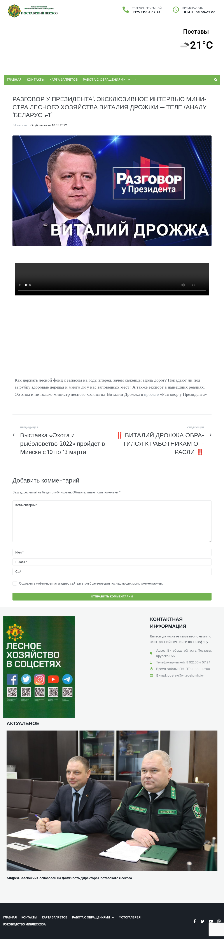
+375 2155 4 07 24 (146, 12)
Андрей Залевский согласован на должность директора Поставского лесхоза (69, 878)
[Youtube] (211, 921)
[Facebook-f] (194, 921)
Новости (21, 125)
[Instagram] (219, 921)
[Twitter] (203, 921)
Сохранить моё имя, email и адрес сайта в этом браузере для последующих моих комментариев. (91, 583)
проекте (151, 394)
